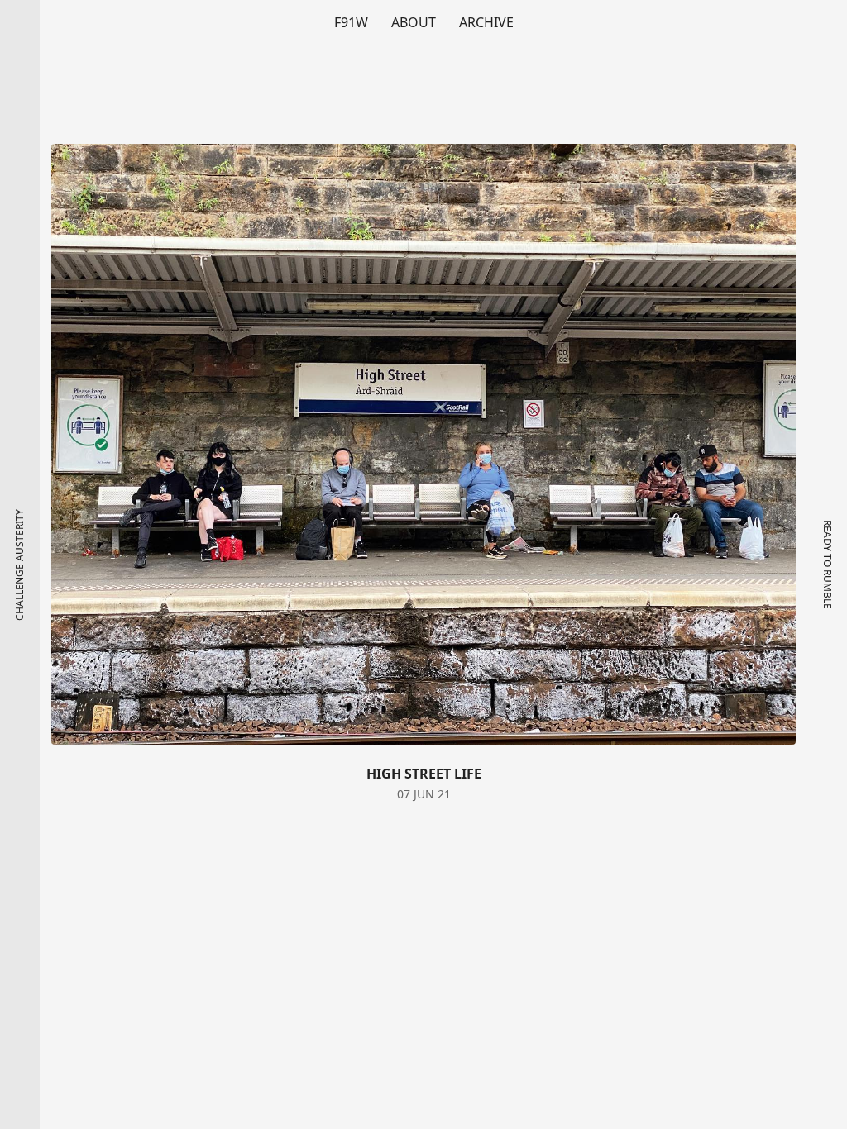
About (413, 22)
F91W (351, 22)
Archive (486, 22)
